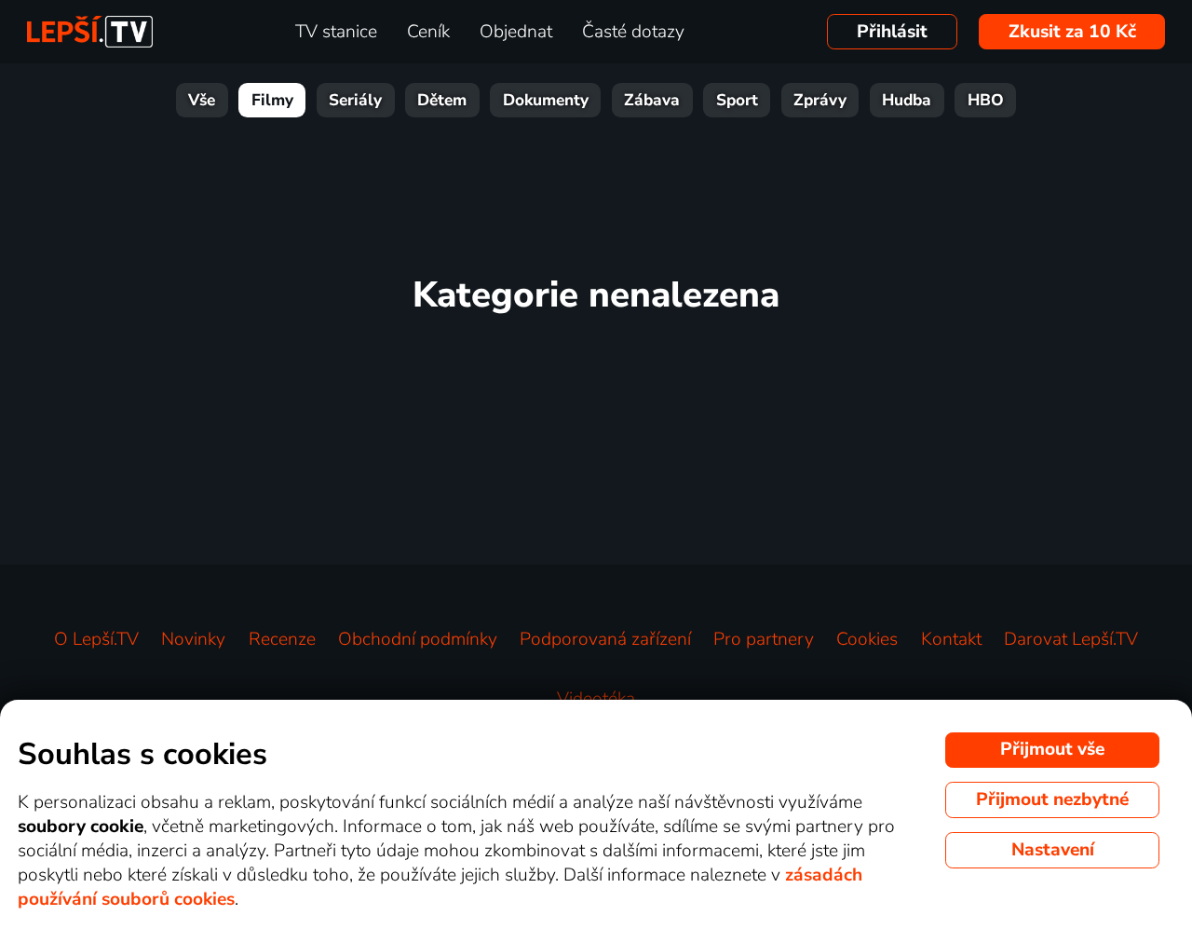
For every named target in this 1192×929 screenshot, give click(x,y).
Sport (737, 100)
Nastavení (1052, 850)
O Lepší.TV (96, 639)
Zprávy (820, 100)
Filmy (272, 100)
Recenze (282, 639)
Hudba (906, 100)
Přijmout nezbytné (1052, 799)
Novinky (193, 639)
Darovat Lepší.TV (1071, 639)
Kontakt (951, 639)
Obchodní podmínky (417, 639)
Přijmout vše (1052, 749)
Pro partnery (763, 639)
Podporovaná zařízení (605, 639)
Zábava (652, 100)
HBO (986, 100)
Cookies (867, 639)
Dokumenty (546, 100)
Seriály (355, 100)
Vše (201, 100)
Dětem (442, 100)
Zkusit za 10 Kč (1072, 32)
